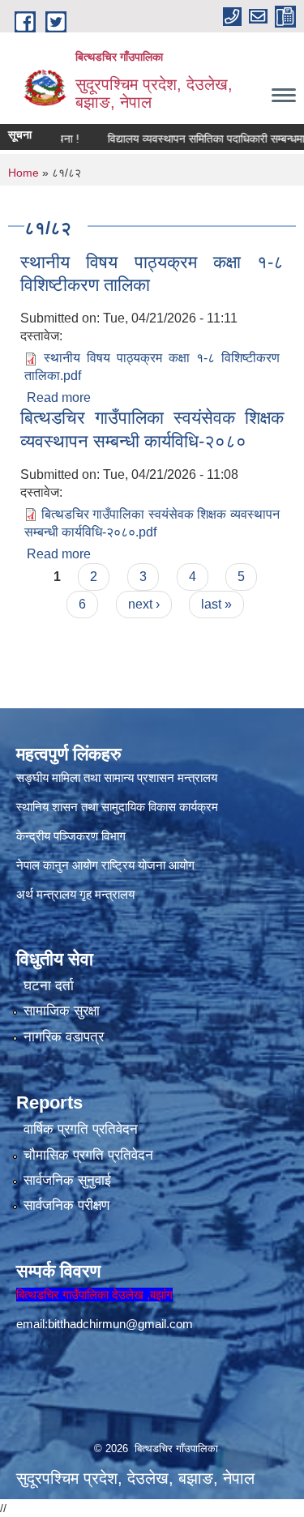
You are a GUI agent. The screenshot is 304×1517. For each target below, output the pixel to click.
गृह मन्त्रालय (107, 894)
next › (144, 604)
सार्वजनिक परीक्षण (66, 1205)
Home (23, 172)
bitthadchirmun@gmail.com (120, 1324)
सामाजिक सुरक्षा (62, 1011)
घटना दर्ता (49, 986)
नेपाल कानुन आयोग (57, 865)
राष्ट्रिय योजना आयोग (148, 865)
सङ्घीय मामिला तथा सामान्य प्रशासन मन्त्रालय (116, 777)
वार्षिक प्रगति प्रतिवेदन (81, 1129)
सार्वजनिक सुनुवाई (67, 1180)
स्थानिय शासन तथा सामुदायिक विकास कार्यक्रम (117, 807)
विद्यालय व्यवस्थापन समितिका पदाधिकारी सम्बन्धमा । (198, 138)
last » (216, 604)
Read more (59, 397)
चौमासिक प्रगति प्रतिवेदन (88, 1155)
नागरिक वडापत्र (64, 1037)
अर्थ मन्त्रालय (46, 894)
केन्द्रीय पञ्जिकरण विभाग (71, 836)
